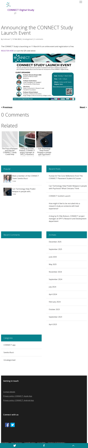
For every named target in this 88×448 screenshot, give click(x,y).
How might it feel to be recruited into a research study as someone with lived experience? (64, 206)
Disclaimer (5, 443)
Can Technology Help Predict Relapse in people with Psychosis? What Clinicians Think (68, 187)
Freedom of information (56, 443)
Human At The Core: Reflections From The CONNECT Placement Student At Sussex (66, 177)
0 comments (38, 39)
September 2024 (55, 279)
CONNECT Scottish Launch (59, 196)
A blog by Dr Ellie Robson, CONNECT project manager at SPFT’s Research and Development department (67, 218)
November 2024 (55, 272)
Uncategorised (28, 39)
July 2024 (52, 287)
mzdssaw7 (7, 39)
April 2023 (53, 324)
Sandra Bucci (9, 352)
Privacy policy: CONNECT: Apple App (17, 396)
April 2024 (53, 294)
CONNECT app (9, 345)
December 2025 (55, 242)
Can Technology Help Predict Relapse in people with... (23, 190)
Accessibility (41, 443)
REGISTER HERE (7, 51)
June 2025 (53, 257)
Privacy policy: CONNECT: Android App (18, 400)
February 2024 (54, 302)
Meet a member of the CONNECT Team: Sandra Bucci (25, 177)
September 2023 (55, 317)
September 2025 (55, 249)
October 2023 (54, 309)
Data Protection (16, 443)
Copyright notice (29, 443)
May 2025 (53, 264)
